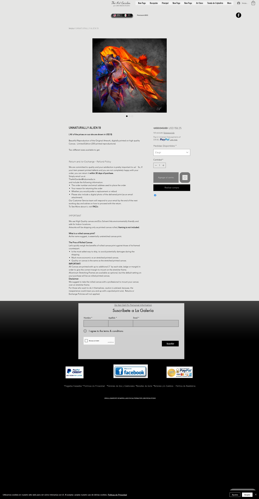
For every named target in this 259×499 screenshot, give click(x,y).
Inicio (71, 28)
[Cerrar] (255, 495)
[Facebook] (238, 15)
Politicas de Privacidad (117, 494)
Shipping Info (169, 133)
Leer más (173, 139)
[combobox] (171, 152)
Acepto (247, 494)
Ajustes (235, 494)
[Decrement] (155, 165)
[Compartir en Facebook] (155, 195)
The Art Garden (120, 3)
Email (135, 318)
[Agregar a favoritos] (185, 177)
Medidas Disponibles (164, 145)
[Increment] (163, 165)
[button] (253, 3)
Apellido (111, 318)
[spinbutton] (159, 165)
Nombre (87, 318)
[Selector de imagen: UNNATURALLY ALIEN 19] (126, 116)
